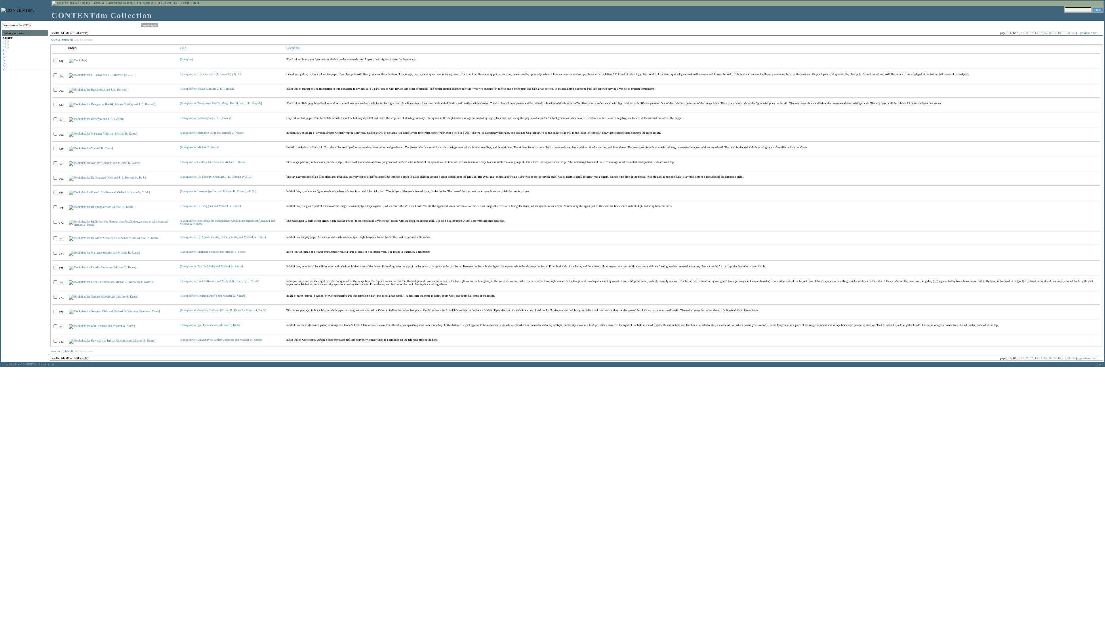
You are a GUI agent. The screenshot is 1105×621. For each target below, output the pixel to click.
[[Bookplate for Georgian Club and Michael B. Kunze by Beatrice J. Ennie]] (114, 311)
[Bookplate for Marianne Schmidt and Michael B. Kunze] (213, 251)
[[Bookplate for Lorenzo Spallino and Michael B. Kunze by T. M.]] (109, 192)
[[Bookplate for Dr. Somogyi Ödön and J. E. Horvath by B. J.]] (107, 177)
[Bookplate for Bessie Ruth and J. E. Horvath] (207, 88)
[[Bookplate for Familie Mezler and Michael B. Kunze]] (102, 267)
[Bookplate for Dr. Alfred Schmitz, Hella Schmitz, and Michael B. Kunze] (223, 237)
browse (99, 2)
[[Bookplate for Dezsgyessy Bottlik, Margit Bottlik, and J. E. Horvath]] (112, 104)
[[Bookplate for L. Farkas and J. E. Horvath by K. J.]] (101, 74)
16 (1050, 32)
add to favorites (84, 39)
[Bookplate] (186, 59)
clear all (68, 39)
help (196, 2)
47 (4, 41)
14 (1040, 32)
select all (56, 39)
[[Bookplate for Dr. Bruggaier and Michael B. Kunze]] (101, 206)
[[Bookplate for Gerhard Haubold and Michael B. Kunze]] (103, 296)
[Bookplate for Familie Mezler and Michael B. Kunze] (211, 266)
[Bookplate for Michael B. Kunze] (199, 147)
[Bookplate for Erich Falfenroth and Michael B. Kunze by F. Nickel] (219, 281)
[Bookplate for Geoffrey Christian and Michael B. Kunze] (213, 162)
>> (1073, 32)
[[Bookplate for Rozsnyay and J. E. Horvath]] (96, 118)
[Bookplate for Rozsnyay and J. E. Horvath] (205, 118)
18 (1059, 32)
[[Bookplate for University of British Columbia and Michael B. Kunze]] (112, 340)
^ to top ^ (1097, 364)
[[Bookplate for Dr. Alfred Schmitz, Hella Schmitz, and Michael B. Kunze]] (114, 237)
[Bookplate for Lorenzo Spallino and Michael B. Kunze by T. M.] (218, 191)
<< (1022, 32)
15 (1045, 32)
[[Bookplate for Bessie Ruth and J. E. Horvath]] (98, 89)
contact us (48, 364)
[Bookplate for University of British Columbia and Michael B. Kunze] (221, 339)
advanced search (120, 2)
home (86, 2)
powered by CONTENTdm (23, 364)
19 (4, 44)
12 (1031, 32)
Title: (183, 47)
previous (1085, 32)
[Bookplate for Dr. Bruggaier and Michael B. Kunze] (210, 206)
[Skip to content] (66, 2)
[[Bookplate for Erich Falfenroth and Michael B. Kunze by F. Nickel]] (111, 281)
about (185, 2)
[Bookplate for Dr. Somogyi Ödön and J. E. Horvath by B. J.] (216, 176)
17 (1054, 32)
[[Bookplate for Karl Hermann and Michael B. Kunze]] (102, 325)
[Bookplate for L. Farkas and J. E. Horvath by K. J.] (210, 74)
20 (1068, 32)
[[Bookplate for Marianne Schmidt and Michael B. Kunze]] (104, 252)
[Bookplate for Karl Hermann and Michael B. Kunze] (210, 325)
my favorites (167, 2)
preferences (145, 2)
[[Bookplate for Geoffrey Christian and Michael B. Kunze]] (104, 162)
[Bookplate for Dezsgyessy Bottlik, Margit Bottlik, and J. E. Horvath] (221, 103)
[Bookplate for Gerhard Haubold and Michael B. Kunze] (212, 295)
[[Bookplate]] (78, 60)
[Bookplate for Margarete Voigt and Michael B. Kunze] (211, 132)
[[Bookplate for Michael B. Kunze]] (91, 148)
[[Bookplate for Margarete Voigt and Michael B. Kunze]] (103, 133)
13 (1036, 32)
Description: (293, 47)
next (1095, 32)
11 (4, 47)
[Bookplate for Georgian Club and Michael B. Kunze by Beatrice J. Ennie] (223, 310)
